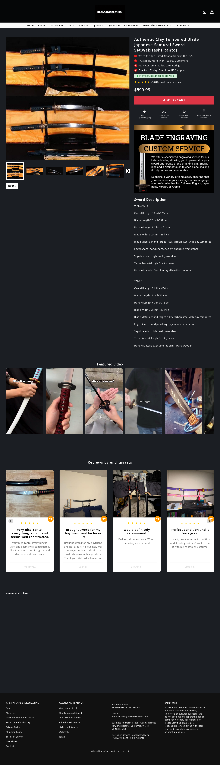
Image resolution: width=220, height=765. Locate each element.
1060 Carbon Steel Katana (157, 25)
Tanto (70, 25)
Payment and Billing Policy (20, 717)
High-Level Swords (68, 727)
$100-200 (84, 25)
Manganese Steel (68, 708)
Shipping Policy (14, 732)
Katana (42, 25)
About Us (11, 713)
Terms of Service (14, 736)
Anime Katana (185, 25)
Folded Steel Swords (69, 722)
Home (30, 25)
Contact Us (11, 746)
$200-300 (99, 25)
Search (9, 708)
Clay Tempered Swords (71, 713)
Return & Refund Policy (18, 722)
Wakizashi (57, 25)
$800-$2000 (131, 25)
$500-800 (114, 25)
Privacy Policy (13, 727)
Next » (12, 186)
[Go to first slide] (209, 521)
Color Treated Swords (70, 717)
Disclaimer (11, 741)
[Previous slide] (10, 521)
